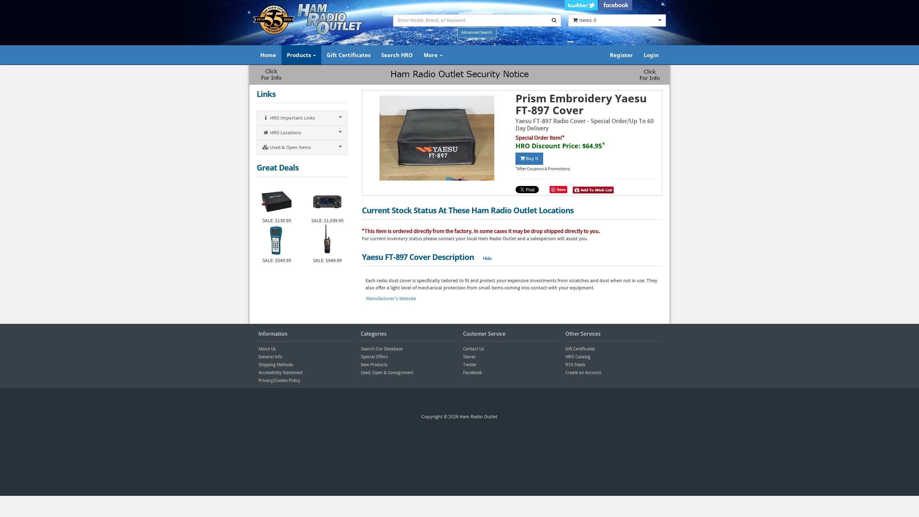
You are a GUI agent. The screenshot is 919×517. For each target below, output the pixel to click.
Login (651, 55)
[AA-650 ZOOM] (276, 240)
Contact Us (473, 349)
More (431, 55)
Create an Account (583, 373)
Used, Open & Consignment (387, 373)
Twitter (470, 365)
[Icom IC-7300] (327, 201)
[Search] (554, 20)
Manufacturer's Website (391, 298)
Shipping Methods (275, 365)
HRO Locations (285, 133)
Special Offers (374, 357)
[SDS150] (327, 240)
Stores (469, 357)
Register (621, 55)
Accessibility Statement (280, 373)
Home (268, 55)
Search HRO (397, 55)
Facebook (472, 373)
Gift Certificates (348, 55)
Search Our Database (381, 349)
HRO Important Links (292, 118)
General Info (270, 357)
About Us (267, 349)
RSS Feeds (575, 365)
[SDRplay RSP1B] (276, 201)
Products (299, 55)
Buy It (531, 158)
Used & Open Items (290, 147)
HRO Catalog (578, 357)
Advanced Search (477, 32)
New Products (374, 365)
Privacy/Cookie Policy (279, 380)
